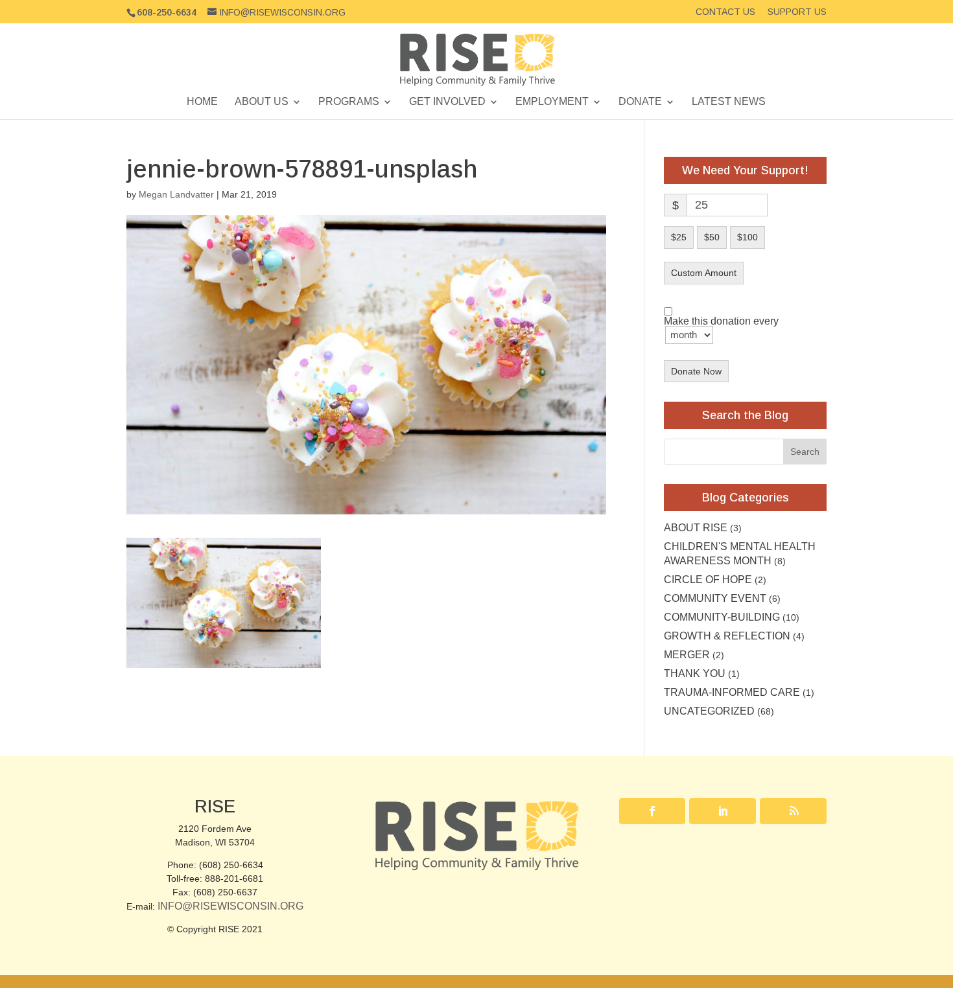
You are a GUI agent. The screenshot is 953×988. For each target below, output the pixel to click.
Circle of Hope (708, 579)
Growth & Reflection (727, 635)
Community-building (722, 617)
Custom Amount (703, 273)
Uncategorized (709, 711)
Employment (552, 102)
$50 (712, 237)
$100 (747, 237)
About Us (261, 102)
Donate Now (696, 371)
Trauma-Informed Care (732, 692)
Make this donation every (721, 322)
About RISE (695, 527)
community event (715, 598)
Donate (640, 102)
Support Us (797, 12)
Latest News (729, 102)
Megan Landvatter (176, 194)
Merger (687, 654)
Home (202, 102)
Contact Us (725, 12)
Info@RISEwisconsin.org (230, 906)
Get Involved (447, 102)
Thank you (694, 673)
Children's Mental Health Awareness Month (740, 553)
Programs (348, 102)
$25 (679, 237)
